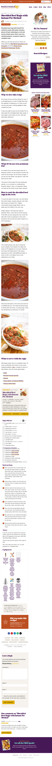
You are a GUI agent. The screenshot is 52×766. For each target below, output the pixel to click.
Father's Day (22, 637)
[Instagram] (7, 1)
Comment (5, 667)
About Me (25, 755)
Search (48, 57)
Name (4, 683)
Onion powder (15, 454)
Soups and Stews (13, 642)
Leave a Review (26, 413)
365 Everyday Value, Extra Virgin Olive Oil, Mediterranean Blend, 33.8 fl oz (5, 561)
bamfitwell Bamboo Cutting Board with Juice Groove (18, 559)
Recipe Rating (6, 663)
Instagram (7, 639)
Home (30, 7)
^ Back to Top (15, 755)
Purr (33, 757)
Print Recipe (8, 413)
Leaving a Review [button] (14, 623)
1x (23, 420)
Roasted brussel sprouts (10, 375)
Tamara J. (8, 21)
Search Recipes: (40, 54)
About (40, 7)
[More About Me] (40, 20)
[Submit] (50, 2)
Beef (5, 13)
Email (4, 689)
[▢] (3, 423)
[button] (3, 390)
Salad (5, 373)
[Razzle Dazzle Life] (10, 7)
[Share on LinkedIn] (15, 633)
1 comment (9, 646)
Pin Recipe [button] (16, 413)
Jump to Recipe (6, 24)
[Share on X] (20, 633)
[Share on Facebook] (9, 633)
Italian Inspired (15, 639)
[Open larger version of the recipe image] (23, 392)
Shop (44, 7)
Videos (49, 7)
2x (25, 420)
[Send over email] (17, 633)
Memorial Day (5, 642)
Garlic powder (15, 450)
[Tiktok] (9, 1)
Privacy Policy (36, 755)
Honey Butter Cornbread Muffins (13, 381)
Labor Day (22, 639)
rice (13, 367)
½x (20, 420)
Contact (30, 755)
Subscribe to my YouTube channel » (27, 1)
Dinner (16, 637)
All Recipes (7, 637)
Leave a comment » (18, 646)
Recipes (35, 7)
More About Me (40, 44)
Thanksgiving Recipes (23, 642)
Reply (19, 721)
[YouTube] (11, 1)
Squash (5, 378)
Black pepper (14, 452)
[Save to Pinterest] (12, 633)
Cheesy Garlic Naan (9, 383)
